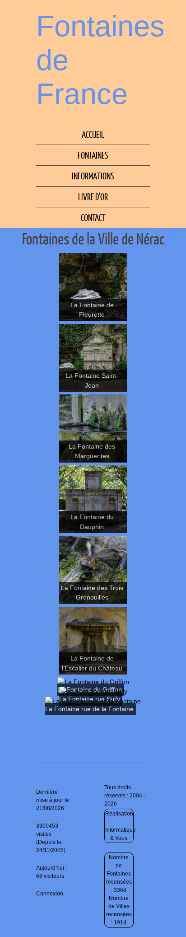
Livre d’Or (93, 196)
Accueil (93, 134)
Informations (93, 175)
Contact (93, 217)
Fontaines (93, 155)
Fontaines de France (100, 59)
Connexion (49, 893)
